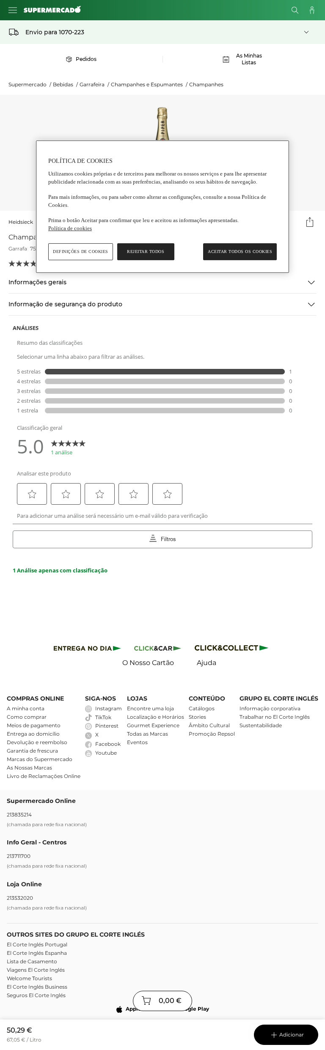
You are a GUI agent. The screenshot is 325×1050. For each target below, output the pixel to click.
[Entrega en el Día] (233, 649)
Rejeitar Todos (145, 251)
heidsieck (20, 222)
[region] (162, 206)
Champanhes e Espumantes (149, 84)
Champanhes (206, 84)
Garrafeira (94, 84)
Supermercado (29, 84)
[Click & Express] (87, 649)
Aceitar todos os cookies (240, 251)
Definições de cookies (80, 251)
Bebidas (65, 84)
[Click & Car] (157, 649)
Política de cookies (70, 228)
